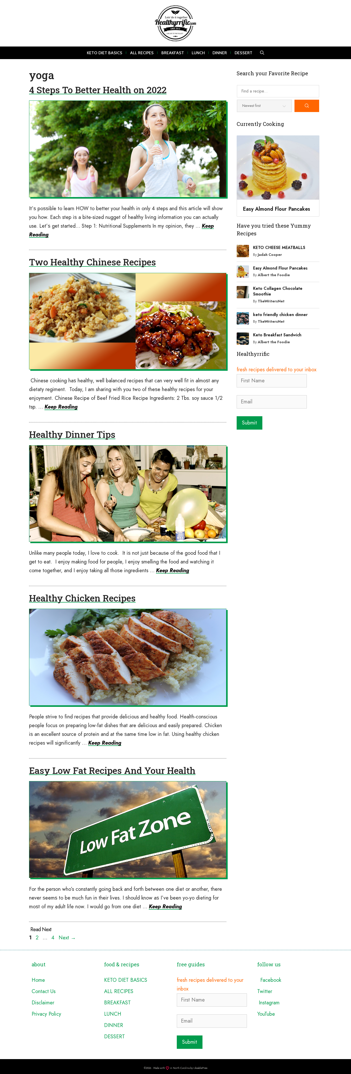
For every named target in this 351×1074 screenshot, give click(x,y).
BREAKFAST (172, 52)
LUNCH (198, 52)
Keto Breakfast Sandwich (277, 335)
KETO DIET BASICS (104, 52)
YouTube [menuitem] (266, 1014)
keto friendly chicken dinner (280, 315)
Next (67, 937)
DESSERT (243, 52)
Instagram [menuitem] (268, 1002)
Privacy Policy (46, 1014)
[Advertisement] (278, 467)
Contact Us (44, 991)
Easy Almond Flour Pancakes (280, 268)
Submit (249, 423)
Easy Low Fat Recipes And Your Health (112, 770)
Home (38, 980)
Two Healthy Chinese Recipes (92, 262)
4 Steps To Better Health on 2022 (98, 90)
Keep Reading (61, 407)
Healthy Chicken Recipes (82, 598)
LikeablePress (200, 1068)
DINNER (220, 52)
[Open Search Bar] (262, 53)
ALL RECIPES (142, 52)
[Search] (306, 106)
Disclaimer (43, 1002)
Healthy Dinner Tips (72, 434)
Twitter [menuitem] (264, 991)
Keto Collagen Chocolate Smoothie (277, 291)
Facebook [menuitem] (269, 980)
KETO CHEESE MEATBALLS (279, 248)
